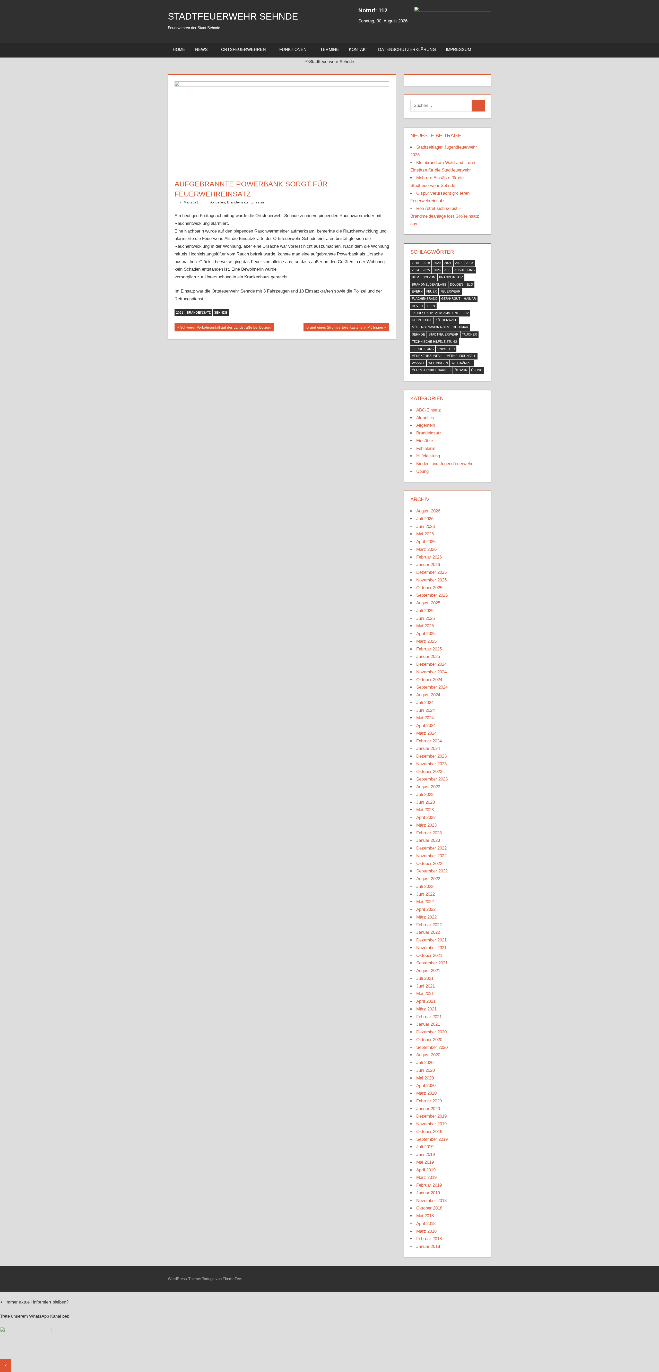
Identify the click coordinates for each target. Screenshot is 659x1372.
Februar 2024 (429, 741)
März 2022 (426, 917)
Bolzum (429, 277)
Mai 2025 (425, 625)
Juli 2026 (424, 518)
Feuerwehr (450, 291)
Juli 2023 (424, 794)
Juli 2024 (424, 702)
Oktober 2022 (429, 863)
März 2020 (426, 1093)
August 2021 (428, 970)
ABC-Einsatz (428, 410)
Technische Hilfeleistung (434, 342)
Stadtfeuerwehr (443, 334)
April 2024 (426, 725)
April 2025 (426, 633)
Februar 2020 (429, 1101)
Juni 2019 (425, 1154)
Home (179, 49)
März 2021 (426, 1009)
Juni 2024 (425, 710)
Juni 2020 (425, 1070)
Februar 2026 (429, 557)
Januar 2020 (428, 1108)
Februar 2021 (429, 1016)
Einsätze (257, 202)
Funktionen (293, 49)
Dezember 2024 (431, 664)
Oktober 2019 (429, 1131)
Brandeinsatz (237, 202)
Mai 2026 (425, 533)
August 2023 (428, 786)
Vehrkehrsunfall (427, 356)
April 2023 (426, 817)
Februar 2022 (429, 924)
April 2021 (426, 1001)
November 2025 (431, 580)
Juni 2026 (425, 526)
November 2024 (431, 672)
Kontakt (358, 49)
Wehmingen (438, 363)
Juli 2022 (424, 886)
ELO (470, 284)
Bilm (415, 277)
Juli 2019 (424, 1146)
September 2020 (432, 1047)
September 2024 (432, 687)
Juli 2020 (424, 1062)
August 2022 (428, 878)
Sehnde (220, 312)
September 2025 (432, 595)
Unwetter (446, 349)
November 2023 (431, 763)
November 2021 (431, 947)
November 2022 (431, 855)
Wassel (418, 363)
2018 (415, 263)
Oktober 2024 (429, 679)
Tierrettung (423, 349)
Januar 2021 (428, 1024)
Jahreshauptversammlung (435, 313)
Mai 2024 (425, 717)
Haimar (470, 299)
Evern (417, 291)
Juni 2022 (425, 894)
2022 (458, 263)
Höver (417, 306)
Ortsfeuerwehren (243, 49)
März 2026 (426, 549)
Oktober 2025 (429, 587)
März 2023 (426, 825)
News (201, 49)
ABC (447, 270)
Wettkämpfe (462, 363)
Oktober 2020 (429, 1039)
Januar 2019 (428, 1192)
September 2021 (432, 963)
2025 (426, 270)
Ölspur (461, 370)
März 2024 (426, 733)
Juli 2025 (424, 610)
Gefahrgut (450, 299)
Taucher (469, 334)
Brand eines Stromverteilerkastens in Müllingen (344, 328)
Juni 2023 (425, 802)
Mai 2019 (425, 1162)
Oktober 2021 (429, 955)
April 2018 (426, 1223)
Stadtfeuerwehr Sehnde (233, 16)
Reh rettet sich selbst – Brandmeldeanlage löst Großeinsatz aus (444, 216)
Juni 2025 (425, 618)
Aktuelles (217, 202)
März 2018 (426, 1231)
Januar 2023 (428, 840)
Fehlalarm (425, 448)
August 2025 (428, 603)
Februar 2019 (429, 1185)
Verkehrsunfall (461, 356)
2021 (179, 312)
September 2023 (432, 779)
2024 (415, 270)
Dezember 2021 (431, 940)
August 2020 (428, 1054)
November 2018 (431, 1200)
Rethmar (460, 327)
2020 (437, 263)
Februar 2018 (429, 1238)
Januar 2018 (428, 1246)
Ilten (431, 306)
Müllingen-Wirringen (430, 327)
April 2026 (426, 541)
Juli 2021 (424, 978)
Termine (329, 49)
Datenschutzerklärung (407, 49)
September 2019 (432, 1139)
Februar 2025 (429, 649)
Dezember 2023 (431, 756)
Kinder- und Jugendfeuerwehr (444, 463)
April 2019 (426, 1170)
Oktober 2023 (429, 771)
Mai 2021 (425, 993)
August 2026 (428, 511)
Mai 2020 (425, 1078)
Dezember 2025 (431, 572)
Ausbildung (464, 270)
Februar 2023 (429, 832)
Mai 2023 (425, 809)
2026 (437, 270)
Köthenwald (446, 320)
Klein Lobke (422, 320)
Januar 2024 (428, 748)
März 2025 (426, 641)
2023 (469, 263)
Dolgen (456, 284)
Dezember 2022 (431, 848)
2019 (426, 263)
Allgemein (425, 425)
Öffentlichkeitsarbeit (431, 370)
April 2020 (426, 1085)
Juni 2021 (425, 986)
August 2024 (428, 694)
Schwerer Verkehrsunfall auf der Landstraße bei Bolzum (225, 328)
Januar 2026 (428, 564)
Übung (476, 370)
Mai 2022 (425, 901)
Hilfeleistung (428, 455)
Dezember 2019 (431, 1116)
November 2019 (431, 1123)
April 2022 (426, 909)
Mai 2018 (425, 1215)
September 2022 (432, 871)
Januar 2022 (428, 932)
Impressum (458, 49)
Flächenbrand (425, 299)
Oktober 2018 (429, 1208)
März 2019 (426, 1177)
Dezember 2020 (431, 1032)
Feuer (431, 291)
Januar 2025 (428, 656)
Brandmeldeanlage (429, 284)
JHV (466, 313)
